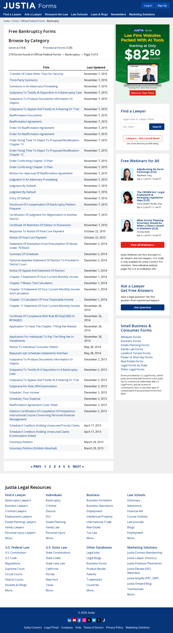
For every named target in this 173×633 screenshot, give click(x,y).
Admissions (134, 506)
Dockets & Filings (16, 585)
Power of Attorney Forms (137, 357)
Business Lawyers (16, 506)
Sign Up (162, 5)
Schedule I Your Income (24, 392)
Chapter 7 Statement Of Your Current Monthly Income (43, 277)
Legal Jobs (93, 552)
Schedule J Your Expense (24, 399)
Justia (6, 21)
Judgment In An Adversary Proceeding (33, 179)
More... (9, 538)
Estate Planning (56, 522)
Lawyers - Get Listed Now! (142, 138)
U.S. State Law (56, 547)
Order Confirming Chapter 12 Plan (31, 167)
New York (52, 579)
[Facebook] (79, 620)
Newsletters (118, 14)
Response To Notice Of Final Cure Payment (36, 231)
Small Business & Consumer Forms (136, 328)
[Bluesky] (94, 620)
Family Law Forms (132, 349)
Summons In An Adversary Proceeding (33, 86)
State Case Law (55, 563)
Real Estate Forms (132, 361)
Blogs (130, 527)
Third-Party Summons (23, 80)
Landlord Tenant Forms (136, 353)
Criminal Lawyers (16, 511)
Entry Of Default (19, 198)
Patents (91, 574)
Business (93, 495)
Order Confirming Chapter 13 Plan (31, 161)
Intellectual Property (99, 516)
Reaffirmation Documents (25, 115)
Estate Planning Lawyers (20, 522)
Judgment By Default (22, 186)
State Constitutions (58, 552)
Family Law (52, 527)
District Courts (14, 579)
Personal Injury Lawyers (20, 533)
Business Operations (99, 506)
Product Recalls (96, 569)
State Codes (53, 558)
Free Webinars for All (140, 160)
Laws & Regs (99, 14)
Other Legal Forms (132, 369)
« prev (36, 466)
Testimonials (135, 589)
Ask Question (142, 307)
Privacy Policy (114, 627)
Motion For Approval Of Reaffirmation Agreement (40, 173)
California (52, 569)
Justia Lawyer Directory (142, 558)
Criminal (51, 506)
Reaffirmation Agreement (25, 121)
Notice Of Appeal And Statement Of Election (37, 270)
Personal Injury (55, 533)
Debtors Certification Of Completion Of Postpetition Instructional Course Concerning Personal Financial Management (42, 415)
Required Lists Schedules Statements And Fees (38, 353)
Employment (94, 511)
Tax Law (91, 533)
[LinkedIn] (69, 620)
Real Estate (93, 527)
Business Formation (99, 500)
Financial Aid (135, 511)
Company (67, 627)
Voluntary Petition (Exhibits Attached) (33, 448)
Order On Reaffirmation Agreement (31, 128)
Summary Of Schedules (24, 254)
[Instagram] (84, 620)
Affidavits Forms (131, 337)
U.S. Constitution (15, 552)
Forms (15, 21)
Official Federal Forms (33, 21)
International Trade (99, 522)
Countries (92, 585)
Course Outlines (137, 516)
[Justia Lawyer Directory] (104, 620)
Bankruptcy (53, 500)
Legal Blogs (93, 558)
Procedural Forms (54, 48)
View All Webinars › (143, 244)
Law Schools (79, 14)
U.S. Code (11, 558)
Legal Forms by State (134, 365)
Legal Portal (51, 627)
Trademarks (94, 579)
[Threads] (89, 620)
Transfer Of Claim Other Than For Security (36, 74)
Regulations (12, 563)
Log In (148, 5)
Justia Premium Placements (144, 563)
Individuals (54, 495)
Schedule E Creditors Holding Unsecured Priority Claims (44, 425)
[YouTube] (74, 620)
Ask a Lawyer (33, 14)
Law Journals (135, 522)
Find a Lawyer (12, 14)
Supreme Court (14, 569)
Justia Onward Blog (139, 583)
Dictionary (133, 500)
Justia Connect (33, 627)
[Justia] (19, 6)
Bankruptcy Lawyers (18, 500)
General (14, 48)
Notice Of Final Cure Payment (28, 237)
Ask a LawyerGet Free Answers (137, 288)
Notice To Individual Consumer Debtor (33, 347)
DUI (48, 516)
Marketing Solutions (142, 14)
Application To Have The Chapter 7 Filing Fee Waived (42, 326)
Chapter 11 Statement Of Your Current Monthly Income (44, 306)
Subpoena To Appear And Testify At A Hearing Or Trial (44, 109)
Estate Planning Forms (135, 345)
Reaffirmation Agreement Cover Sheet (33, 405)
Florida (50, 574)
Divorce (50, 511)
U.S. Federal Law (17, 547)
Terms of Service (94, 627)
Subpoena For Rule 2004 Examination (33, 386)
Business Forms (131, 341)
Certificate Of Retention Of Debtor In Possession (40, 225)
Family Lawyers (14, 527)
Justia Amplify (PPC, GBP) (143, 578)
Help (78, 627)
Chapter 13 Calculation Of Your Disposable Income (41, 299)
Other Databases (99, 547)
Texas (49, 585)
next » (78, 466)
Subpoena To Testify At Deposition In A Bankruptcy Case (45, 92)
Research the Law (56, 14)
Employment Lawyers (18, 516)
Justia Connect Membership (144, 552)
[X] (99, 620)
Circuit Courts (13, 574)
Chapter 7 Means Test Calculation (30, 283)
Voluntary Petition (21, 442)
